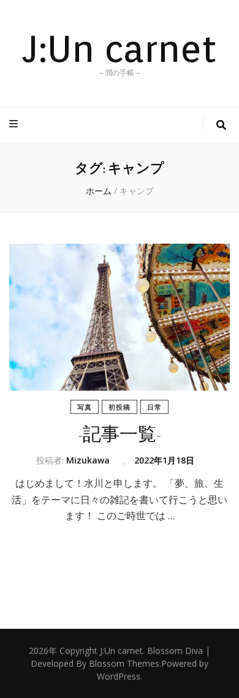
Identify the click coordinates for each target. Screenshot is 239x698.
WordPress (118, 676)
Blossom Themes (124, 663)
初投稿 (119, 406)
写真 (84, 406)
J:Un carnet (119, 48)
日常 (154, 406)
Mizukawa (88, 460)
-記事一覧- (119, 434)
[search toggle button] (221, 125)
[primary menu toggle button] (15, 124)
